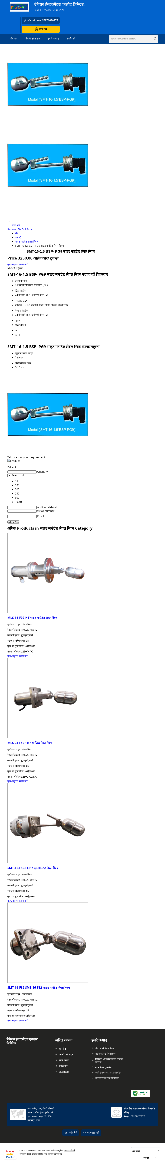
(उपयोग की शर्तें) (69, 1150)
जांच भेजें (42, 29)
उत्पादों (18, 237)
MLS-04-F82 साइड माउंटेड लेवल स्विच (29, 743)
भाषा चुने (146, 1157)
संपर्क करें (71, 38)
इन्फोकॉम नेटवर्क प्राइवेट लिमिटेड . (32, 1154)
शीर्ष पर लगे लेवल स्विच (104, 1048)
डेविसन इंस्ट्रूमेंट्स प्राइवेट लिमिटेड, (59, 6)
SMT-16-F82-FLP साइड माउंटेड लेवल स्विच (32, 868)
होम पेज (14, 38)
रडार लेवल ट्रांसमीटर (103, 1067)
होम (16, 233)
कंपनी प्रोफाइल (32, 38)
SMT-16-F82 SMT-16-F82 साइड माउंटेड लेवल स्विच (38, 987)
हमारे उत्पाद (53, 38)
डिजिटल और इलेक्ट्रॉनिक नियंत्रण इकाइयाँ (109, 1060)
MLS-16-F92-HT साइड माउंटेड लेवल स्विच (32, 618)
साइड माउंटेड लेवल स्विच (26, 241)
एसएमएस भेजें (93, 1132)
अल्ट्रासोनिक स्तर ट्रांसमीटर (107, 1077)
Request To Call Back (19, 229)
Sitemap (64, 1071)
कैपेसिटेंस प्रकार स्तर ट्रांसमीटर (108, 1072)
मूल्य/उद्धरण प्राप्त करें (17, 264)
